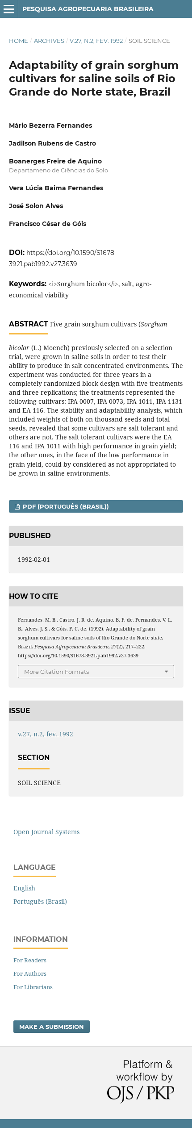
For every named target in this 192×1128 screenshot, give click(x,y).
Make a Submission (51, 1026)
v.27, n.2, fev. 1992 (96, 40)
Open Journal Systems (46, 831)
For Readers (29, 960)
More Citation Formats (56, 671)
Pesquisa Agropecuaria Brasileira (88, 9)
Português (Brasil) (40, 901)
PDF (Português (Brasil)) (65, 506)
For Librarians (33, 987)
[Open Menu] (9, 9)
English (24, 888)
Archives (49, 40)
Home (18, 40)
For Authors (29, 973)
